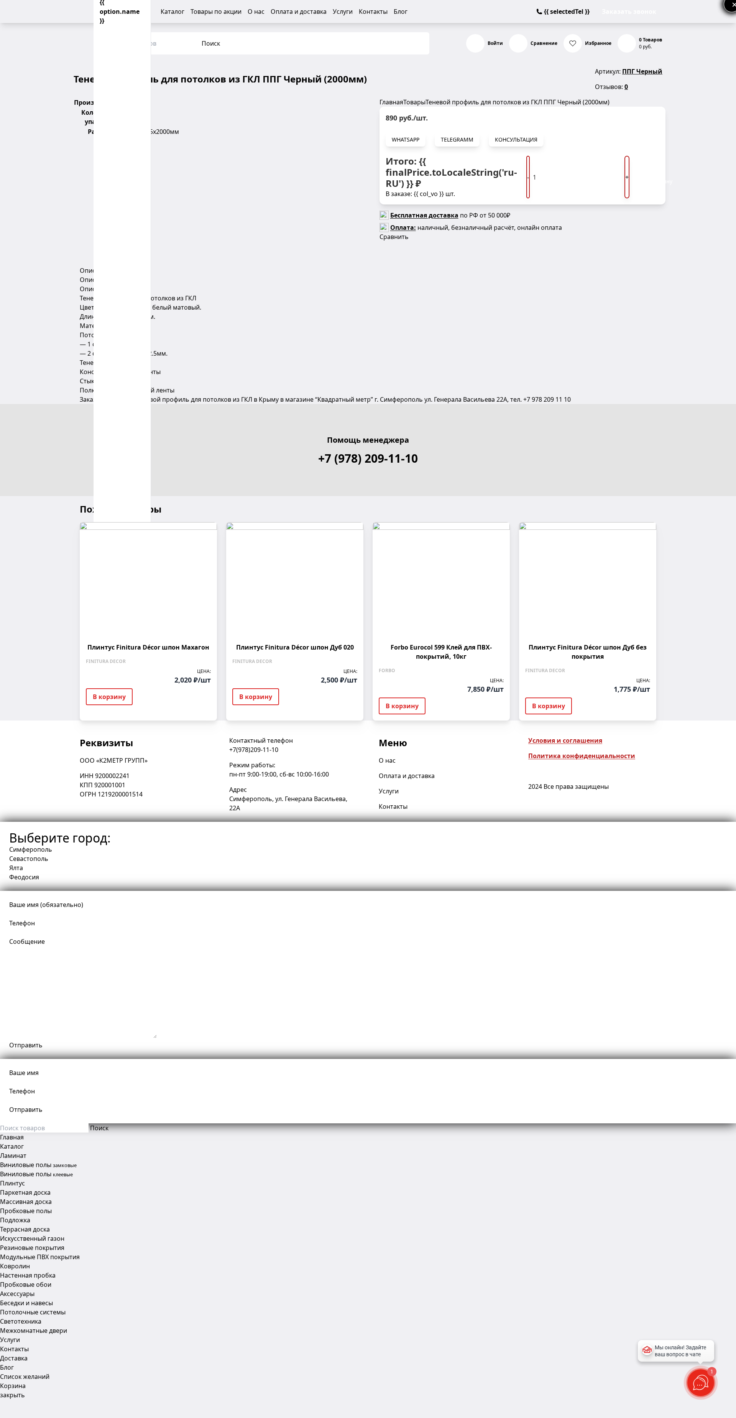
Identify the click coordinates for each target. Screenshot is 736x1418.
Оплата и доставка (299, 11)
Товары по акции (216, 11)
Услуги (343, 11)
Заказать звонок (629, 11)
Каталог (172, 11)
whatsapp (405, 139)
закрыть (12, 1395)
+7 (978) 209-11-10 (368, 458)
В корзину (661, 177)
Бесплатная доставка (424, 215)
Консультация (516, 139)
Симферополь (30, 849)
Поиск (211, 43)
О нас (256, 11)
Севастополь (28, 858)
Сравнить (394, 236)
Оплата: (403, 227)
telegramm (457, 139)
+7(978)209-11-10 (253, 749)
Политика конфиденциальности (581, 756)
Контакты (373, 11)
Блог (400, 11)
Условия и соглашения (565, 740)
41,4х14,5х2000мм (152, 131)
